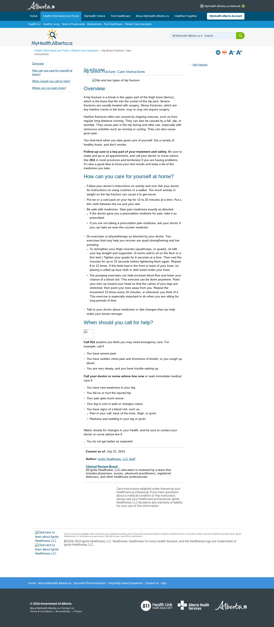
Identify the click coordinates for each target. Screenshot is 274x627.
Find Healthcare (120, 16)
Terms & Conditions (41, 611)
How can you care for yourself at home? (52, 72)
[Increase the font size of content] (239, 53)
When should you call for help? (51, 81)
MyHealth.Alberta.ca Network (223, 6)
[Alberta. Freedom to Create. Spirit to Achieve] (228, 607)
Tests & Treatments (73, 24)
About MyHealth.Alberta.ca (152, 16)
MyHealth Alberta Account (226, 16)
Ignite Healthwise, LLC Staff (116, 459)
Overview (38, 63)
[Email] (218, 52)
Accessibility (63, 611)
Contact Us (152, 583)
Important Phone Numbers (89, 583)
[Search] (240, 35)
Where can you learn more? (49, 88)
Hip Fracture (200, 64)
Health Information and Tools (61, 16)
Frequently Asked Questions (125, 583)
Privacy (78, 611)
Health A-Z (34, 24)
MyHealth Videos (94, 16)
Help (164, 583)
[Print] (225, 52)
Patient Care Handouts (138, 24)
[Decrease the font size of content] (232, 53)
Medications (94, 24)
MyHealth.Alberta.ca (52, 37)
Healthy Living (51, 24)
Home (33, 16)
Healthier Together (185, 16)
